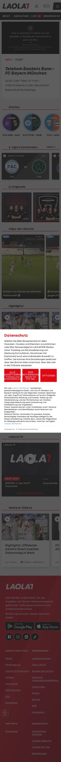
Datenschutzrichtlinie (28, 429)
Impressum (9, 429)
